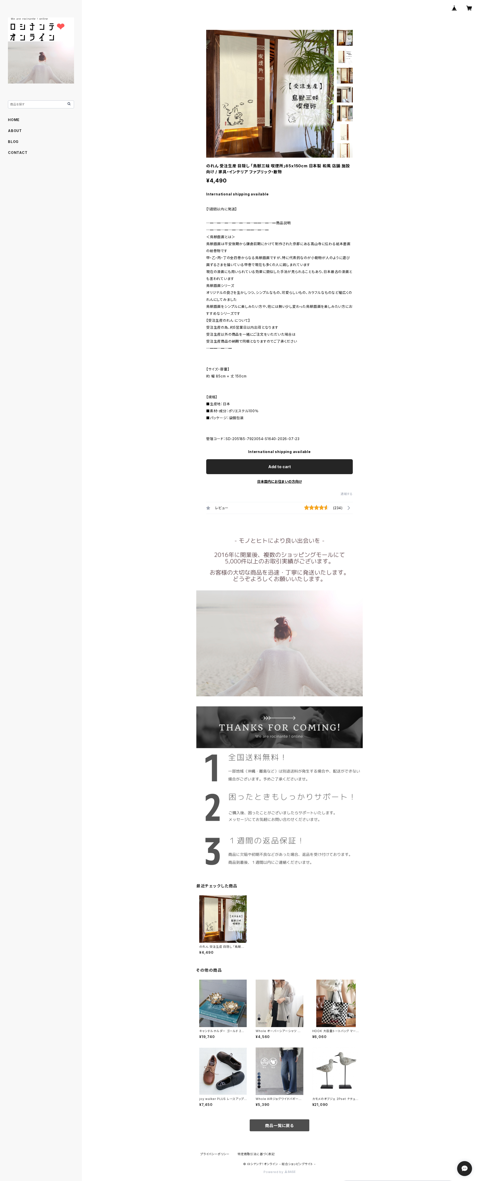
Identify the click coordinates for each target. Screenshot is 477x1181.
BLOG (13, 141)
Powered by (274, 1172)
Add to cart (279, 466)
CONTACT (18, 152)
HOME (14, 120)
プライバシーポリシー (215, 1154)
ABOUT (15, 131)
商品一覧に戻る (279, 1125)
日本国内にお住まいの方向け (279, 481)
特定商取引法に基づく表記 (256, 1154)
